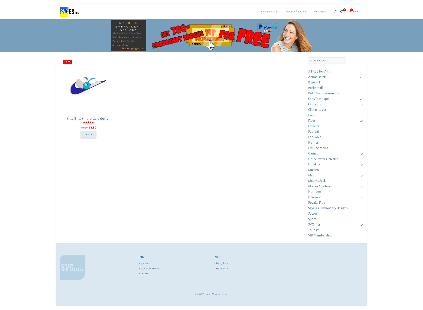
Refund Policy (222, 268)
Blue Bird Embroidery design (88, 119)
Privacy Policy (222, 263)
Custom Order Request (149, 268)
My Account (144, 263)
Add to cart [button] (88, 134)
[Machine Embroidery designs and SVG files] (69, 11)
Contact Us (144, 274)
